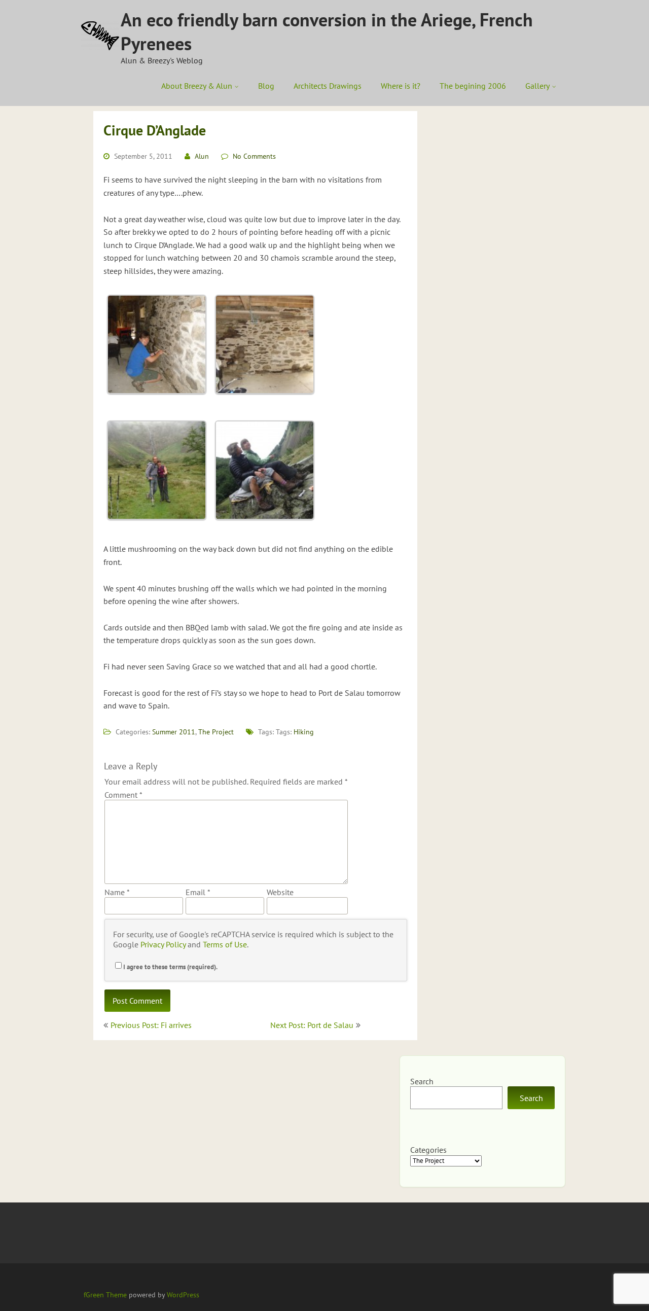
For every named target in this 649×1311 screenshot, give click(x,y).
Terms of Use (225, 944)
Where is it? (400, 86)
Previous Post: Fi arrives (151, 1025)
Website (280, 892)
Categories (428, 1150)
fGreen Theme (105, 1294)
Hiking (304, 731)
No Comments (254, 156)
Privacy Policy (163, 944)
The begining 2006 (473, 86)
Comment (123, 795)
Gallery (537, 86)
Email (198, 892)
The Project (216, 731)
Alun (202, 156)
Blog (266, 86)
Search (422, 1081)
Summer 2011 (173, 731)
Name (116, 892)
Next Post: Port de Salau (311, 1025)
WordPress (183, 1294)
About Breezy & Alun (196, 86)
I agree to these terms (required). (170, 967)
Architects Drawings (328, 86)
